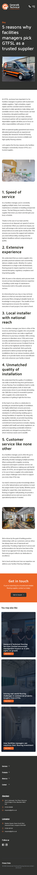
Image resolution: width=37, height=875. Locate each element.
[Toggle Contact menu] (9, 784)
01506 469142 (9, 828)
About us (4, 778)
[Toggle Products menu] (9, 772)
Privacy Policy (6, 863)
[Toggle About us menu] (9, 778)
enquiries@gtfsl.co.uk (11, 810)
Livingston (5, 819)
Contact (4, 784)
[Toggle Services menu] (9, 766)
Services (4, 766)
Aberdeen (5, 796)
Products (5, 772)
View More (8, 653)
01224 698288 (9, 807)
